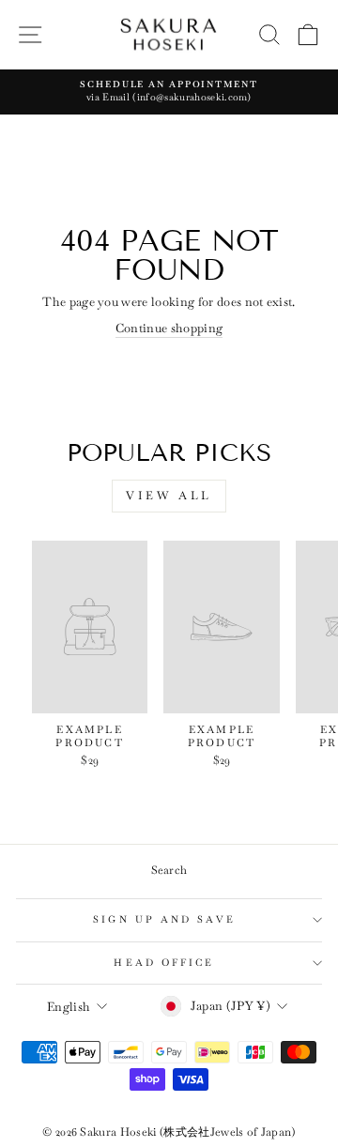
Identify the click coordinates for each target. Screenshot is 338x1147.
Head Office (164, 962)
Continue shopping (169, 328)
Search (169, 870)
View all (169, 495)
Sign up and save (164, 919)
